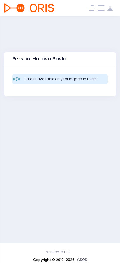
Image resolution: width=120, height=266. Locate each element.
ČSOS (82, 259)
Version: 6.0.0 (58, 251)
